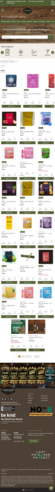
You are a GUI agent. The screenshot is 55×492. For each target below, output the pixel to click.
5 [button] (30, 356)
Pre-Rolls (34, 55)
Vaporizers (48, 55)
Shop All (7, 55)
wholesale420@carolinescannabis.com (11, 404)
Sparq (3, 130)
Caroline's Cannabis (33, 335)
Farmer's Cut (14, 335)
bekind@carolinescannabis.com (9, 402)
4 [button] (27, 356)
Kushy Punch (41, 130)
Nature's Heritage (24, 265)
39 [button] (35, 356)
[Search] (50, 37)
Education (30, 398)
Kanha (3, 92)
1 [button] (19, 356)
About (29, 396)
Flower (21, 55)
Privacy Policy (44, 398)
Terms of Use (44, 400)
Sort (10, 59)
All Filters (5, 61)
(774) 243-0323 (5, 438)
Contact (30, 400)
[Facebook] (2, 399)
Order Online (44, 396)
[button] (13, 17)
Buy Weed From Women (12, 419)
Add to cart (11, 106)
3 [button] (24, 356)
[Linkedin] (11, 399)
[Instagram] (8, 399)
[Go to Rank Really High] (27, 490)
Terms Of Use (51, 473)
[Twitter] (5, 399)
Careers (30, 402)
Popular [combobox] (12, 61)
